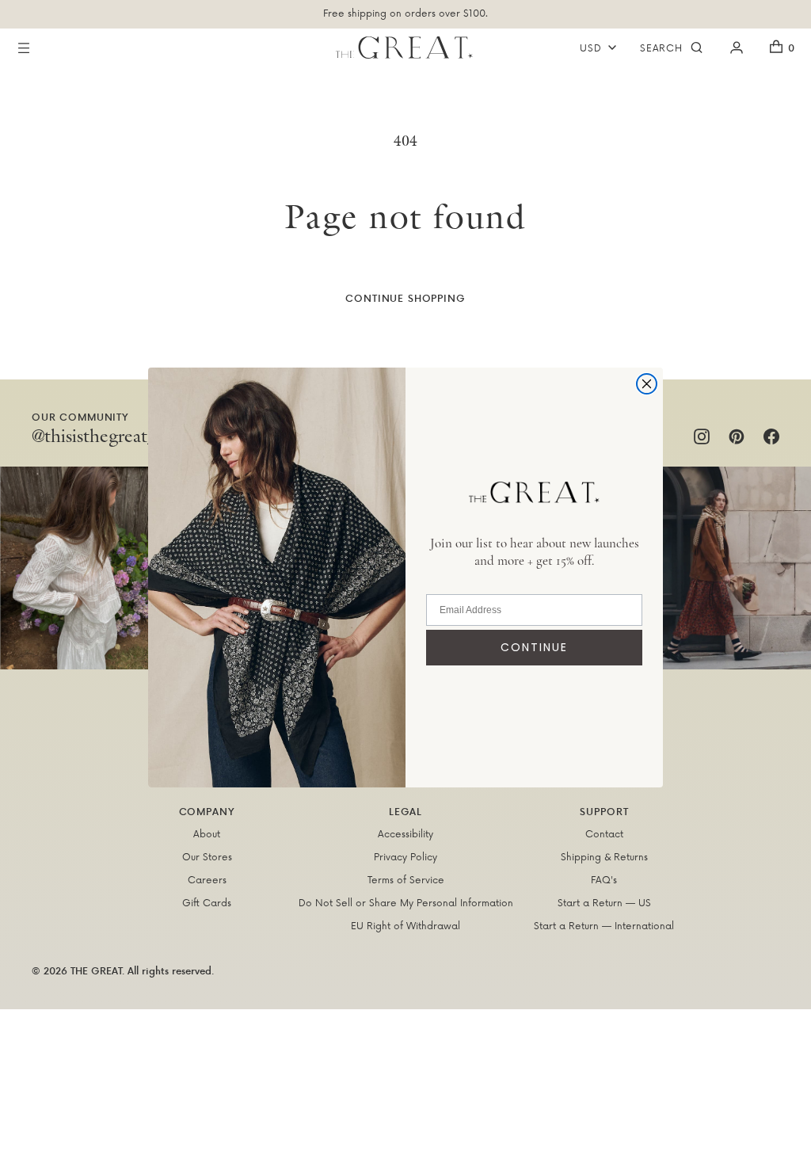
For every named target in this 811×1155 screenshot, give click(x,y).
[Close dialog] (647, 384)
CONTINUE (534, 647)
